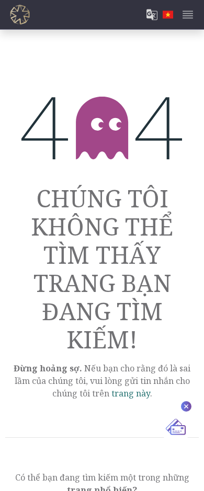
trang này (130, 393)
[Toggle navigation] (187, 14)
